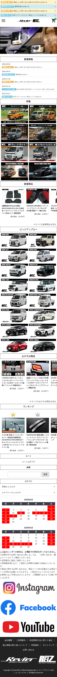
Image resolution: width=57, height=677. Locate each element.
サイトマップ (48, 645)
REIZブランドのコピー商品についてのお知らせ (29, 15)
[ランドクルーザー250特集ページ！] (42, 141)
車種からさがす (8, 487)
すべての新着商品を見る (45, 224)
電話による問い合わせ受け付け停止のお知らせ (30, 2)
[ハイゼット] (42, 306)
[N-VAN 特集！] (14, 141)
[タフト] (42, 276)
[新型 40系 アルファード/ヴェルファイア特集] (14, 179)
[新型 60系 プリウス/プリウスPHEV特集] (42, 179)
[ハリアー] (14, 336)
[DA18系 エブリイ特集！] (42, 122)
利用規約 (35, 645)
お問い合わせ (28, 650)
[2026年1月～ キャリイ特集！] (14, 122)
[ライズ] (42, 336)
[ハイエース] (14, 321)
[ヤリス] (14, 351)
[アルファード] (42, 321)
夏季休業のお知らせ (22, 6)
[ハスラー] (14, 276)
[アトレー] (14, 306)
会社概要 (8, 640)
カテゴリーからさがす (11, 492)
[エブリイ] (14, 246)
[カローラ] (42, 351)
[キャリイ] (42, 261)
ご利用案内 (21, 640)
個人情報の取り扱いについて (15, 645)
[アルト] (14, 261)
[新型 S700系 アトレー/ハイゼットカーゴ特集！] (14, 160)
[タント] (42, 291)
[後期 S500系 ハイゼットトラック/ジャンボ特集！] (42, 160)
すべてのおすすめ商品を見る (43, 401)
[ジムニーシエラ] (42, 246)
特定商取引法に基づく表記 (41, 640)
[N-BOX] (14, 291)
